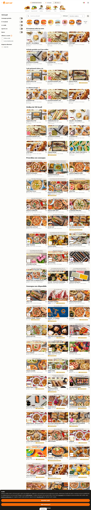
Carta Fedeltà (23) (8, 41)
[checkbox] (29, 23)
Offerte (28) (7, 38)
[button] (6, 3)
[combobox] (45, 16)
